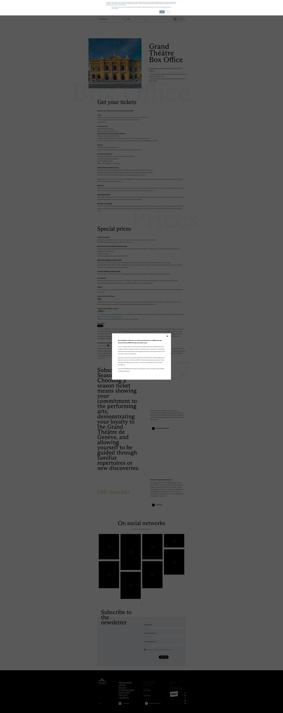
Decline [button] (168, 11)
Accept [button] (162, 11)
